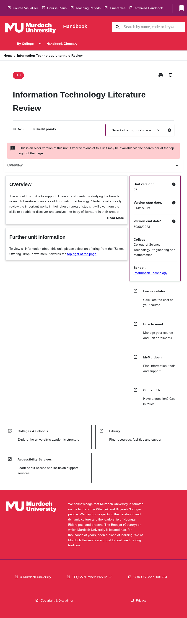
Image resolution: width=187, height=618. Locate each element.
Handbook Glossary (62, 43)
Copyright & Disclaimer (57, 600)
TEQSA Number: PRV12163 (92, 577)
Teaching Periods (88, 8)
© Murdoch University (35, 577)
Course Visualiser (25, 8)
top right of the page (81, 254)
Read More (115, 218)
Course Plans (57, 8)
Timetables (117, 8)
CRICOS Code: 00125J (150, 577)
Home (8, 55)
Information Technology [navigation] (150, 273)
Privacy (141, 600)
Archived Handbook (149, 8)
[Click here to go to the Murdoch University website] (30, 29)
